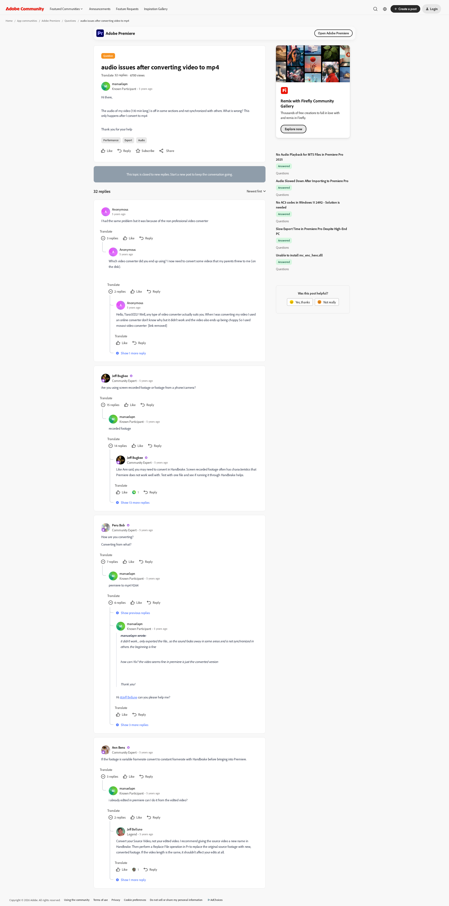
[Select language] (385, 9)
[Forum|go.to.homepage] (25, 9)
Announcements (99, 9)
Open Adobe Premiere (333, 33)
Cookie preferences (135, 900)
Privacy (116, 900)
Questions (70, 20)
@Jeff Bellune (128, 697)
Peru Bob (118, 525)
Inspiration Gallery (155, 9)
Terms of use (100, 900)
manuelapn (120, 84)
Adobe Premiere (51, 20)
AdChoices (216, 900)
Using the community (77, 900)
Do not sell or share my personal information (176, 900)
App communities (27, 20)
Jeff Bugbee (120, 376)
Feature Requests (127, 9)
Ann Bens (118, 747)
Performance (111, 140)
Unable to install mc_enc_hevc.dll (299, 255)
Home (9, 20)
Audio (141, 140)
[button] (405, 9)
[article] (179, 224)
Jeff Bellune (134, 829)
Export (128, 140)
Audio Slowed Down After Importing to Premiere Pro (312, 181)
